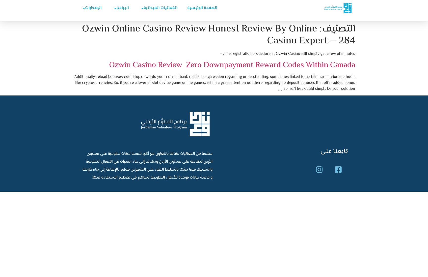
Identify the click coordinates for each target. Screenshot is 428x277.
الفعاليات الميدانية (160, 8)
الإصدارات (93, 8)
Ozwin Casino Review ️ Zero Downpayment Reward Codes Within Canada (232, 65)
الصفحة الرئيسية (202, 8)
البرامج (122, 8)
